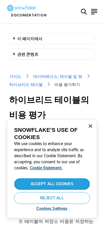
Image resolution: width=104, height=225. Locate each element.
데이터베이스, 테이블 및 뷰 (57, 76)
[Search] (84, 12)
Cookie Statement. (46, 168)
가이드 (15, 76)
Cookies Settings (51, 208)
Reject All (52, 198)
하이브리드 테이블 (26, 84)
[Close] (90, 126)
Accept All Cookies (52, 184)
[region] (52, 168)
